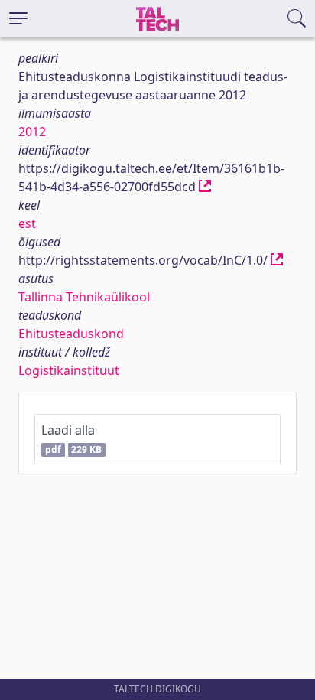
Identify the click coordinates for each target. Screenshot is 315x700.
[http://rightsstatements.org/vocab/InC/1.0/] (277, 260)
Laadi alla (71, 439)
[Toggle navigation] (18, 18)
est (27, 223)
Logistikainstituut (68, 370)
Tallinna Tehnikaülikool (84, 296)
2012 (32, 131)
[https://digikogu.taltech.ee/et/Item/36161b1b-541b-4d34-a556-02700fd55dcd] (205, 186)
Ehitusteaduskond (71, 333)
